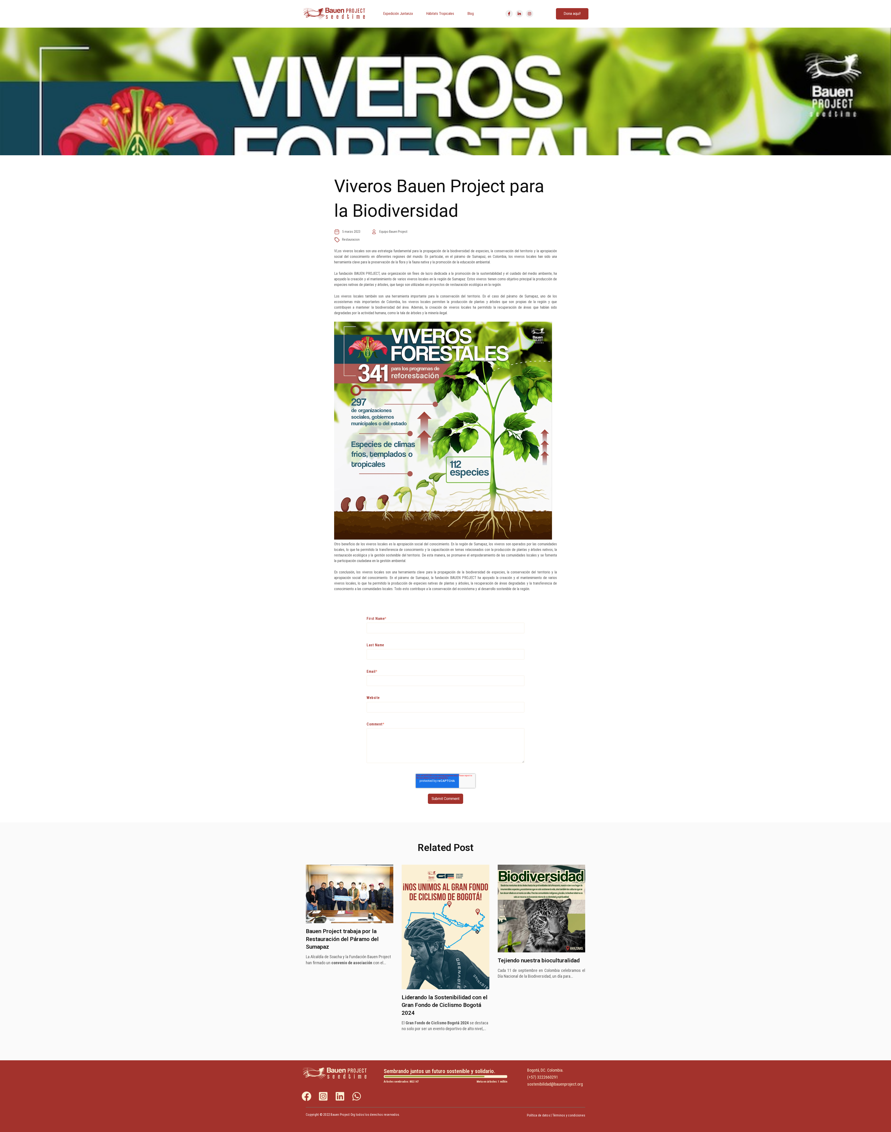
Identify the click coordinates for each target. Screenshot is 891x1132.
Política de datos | (539, 1115)
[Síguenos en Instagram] (529, 13)
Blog (470, 13)
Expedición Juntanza (398, 13)
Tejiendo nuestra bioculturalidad (539, 960)
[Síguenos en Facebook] (509, 13)
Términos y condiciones (568, 1115)
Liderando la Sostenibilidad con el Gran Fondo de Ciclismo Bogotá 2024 (444, 1005)
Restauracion (351, 239)
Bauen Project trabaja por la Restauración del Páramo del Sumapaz (342, 939)
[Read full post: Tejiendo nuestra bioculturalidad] (541, 950)
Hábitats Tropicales (440, 13)
